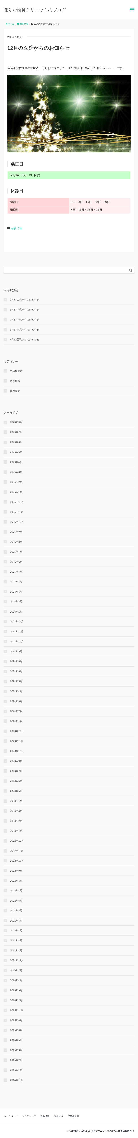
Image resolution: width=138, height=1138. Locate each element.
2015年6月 (16, 1030)
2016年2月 (16, 1000)
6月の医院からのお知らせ (24, 329)
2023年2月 (16, 820)
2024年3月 (16, 701)
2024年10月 (17, 641)
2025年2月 (16, 601)
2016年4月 (16, 980)
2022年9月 (16, 870)
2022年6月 (16, 900)
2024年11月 (16, 631)
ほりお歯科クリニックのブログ (35, 9)
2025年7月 (16, 551)
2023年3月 (16, 810)
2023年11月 (16, 741)
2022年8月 (16, 880)
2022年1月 (16, 950)
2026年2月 (16, 481)
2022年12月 (17, 840)
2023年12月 (17, 731)
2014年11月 (16, 1080)
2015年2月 (16, 1060)
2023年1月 (16, 830)
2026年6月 (16, 442)
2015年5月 (16, 1040)
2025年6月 (16, 561)
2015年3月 (16, 1050)
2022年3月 (16, 930)
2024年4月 (16, 691)
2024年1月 (16, 721)
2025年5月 (16, 571)
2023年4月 (16, 801)
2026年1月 (16, 492)
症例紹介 (15, 390)
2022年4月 (16, 920)
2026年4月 (16, 462)
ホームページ (11, 1116)
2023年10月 (17, 751)
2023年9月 (16, 761)
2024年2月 (16, 711)
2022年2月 (16, 940)
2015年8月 (16, 1020)
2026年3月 (16, 472)
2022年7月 (16, 890)
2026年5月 (16, 452)
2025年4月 (16, 581)
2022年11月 (16, 850)
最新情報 (16, 228)
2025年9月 (16, 531)
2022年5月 (16, 910)
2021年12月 (17, 960)
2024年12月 (17, 621)
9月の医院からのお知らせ (24, 299)
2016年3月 (16, 990)
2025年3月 (16, 591)
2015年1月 (16, 1070)
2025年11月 (16, 512)
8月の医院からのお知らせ (24, 309)
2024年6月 (16, 671)
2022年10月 (17, 860)
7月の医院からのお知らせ (24, 319)
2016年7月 (16, 970)
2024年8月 (16, 661)
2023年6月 (16, 781)
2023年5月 (16, 791)
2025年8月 (16, 541)
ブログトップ (29, 1116)
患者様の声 (16, 370)
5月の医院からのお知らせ (24, 339)
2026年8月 (16, 422)
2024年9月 (16, 651)
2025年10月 (17, 521)
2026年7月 (16, 432)
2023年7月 (16, 771)
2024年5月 (16, 681)
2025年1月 (16, 611)
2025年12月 (17, 501)
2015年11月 (16, 1010)
